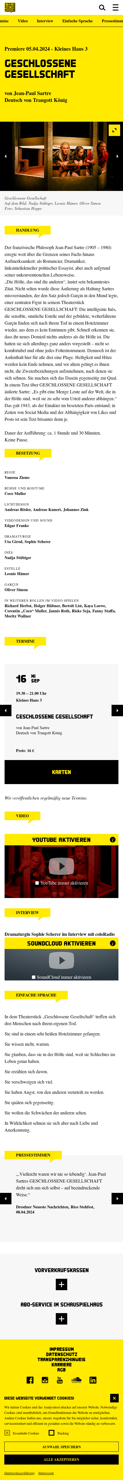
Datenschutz (61, 1354)
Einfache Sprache (77, 21)
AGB (61, 1370)
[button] (102, 7)
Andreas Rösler (18, 509)
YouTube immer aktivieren (64, 883)
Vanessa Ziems (17, 477)
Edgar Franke (17, 525)
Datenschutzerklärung (19, 1473)
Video (23, 21)
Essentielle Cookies (26, 1433)
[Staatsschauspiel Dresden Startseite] (10, 8)
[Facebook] (30, 1380)
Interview (45, 21)
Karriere (61, 1364)
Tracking (63, 1433)
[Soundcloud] (76, 1380)
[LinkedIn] (93, 1380)
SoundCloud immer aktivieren (64, 977)
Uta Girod (13, 541)
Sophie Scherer (38, 541)
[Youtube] (59, 1380)
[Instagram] (44, 1380)
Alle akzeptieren (61, 1459)
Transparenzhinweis (61, 1359)
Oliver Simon (16, 590)
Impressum (46, 1473)
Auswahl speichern (61, 1447)
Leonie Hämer (17, 574)
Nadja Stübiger (18, 557)
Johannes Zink (76, 509)
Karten (61, 772)
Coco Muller (15, 493)
